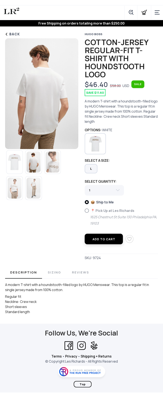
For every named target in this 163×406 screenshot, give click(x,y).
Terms (56, 356)
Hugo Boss (93, 34)
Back (14, 34)
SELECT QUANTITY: (100, 181)
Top (83, 384)
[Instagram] (81, 345)
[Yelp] (94, 345)
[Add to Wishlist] (129, 239)
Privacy (71, 356)
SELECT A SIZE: (97, 160)
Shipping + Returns (96, 356)
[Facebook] (68, 345)
